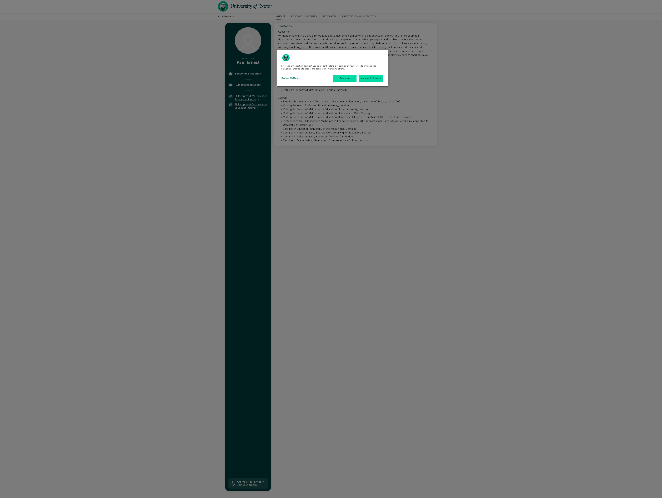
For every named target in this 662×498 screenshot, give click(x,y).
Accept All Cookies (371, 78)
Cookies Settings (290, 78)
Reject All (345, 78)
